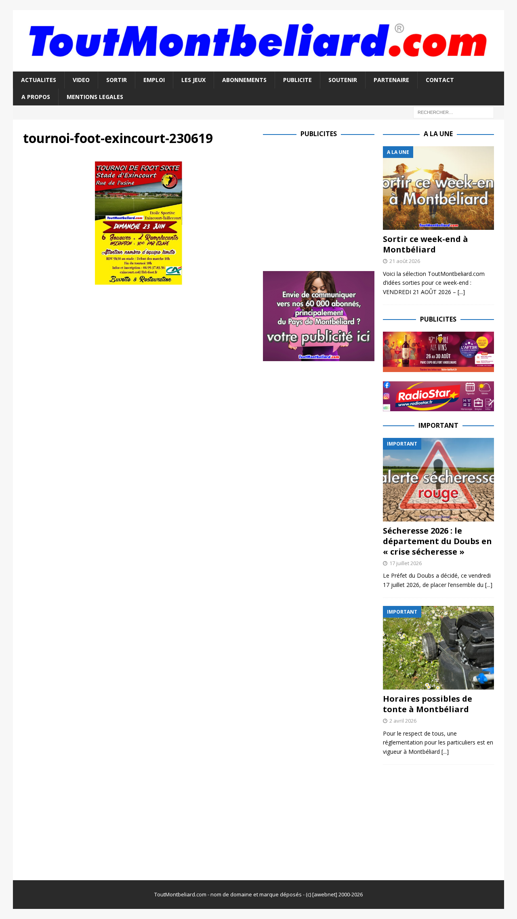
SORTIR (116, 80)
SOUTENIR (342, 80)
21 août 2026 (404, 261)
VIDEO (81, 80)
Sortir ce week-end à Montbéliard (425, 244)
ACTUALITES (38, 80)
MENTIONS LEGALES (95, 97)
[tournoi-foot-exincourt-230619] (138, 282)
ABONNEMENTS (244, 80)
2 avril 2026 (402, 720)
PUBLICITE (297, 80)
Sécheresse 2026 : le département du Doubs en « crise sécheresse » (437, 541)
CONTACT (440, 80)
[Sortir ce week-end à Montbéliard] (438, 188)
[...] (461, 292)
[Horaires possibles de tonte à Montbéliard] (438, 648)
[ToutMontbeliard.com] (258, 66)
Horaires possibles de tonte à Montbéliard (427, 704)
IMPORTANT (438, 425)
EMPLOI (154, 80)
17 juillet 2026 (405, 563)
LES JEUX (193, 80)
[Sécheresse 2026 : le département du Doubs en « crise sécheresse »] (438, 480)
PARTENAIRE (391, 80)
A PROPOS (35, 97)
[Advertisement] (331, 202)
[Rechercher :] (453, 112)
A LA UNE (438, 133)
